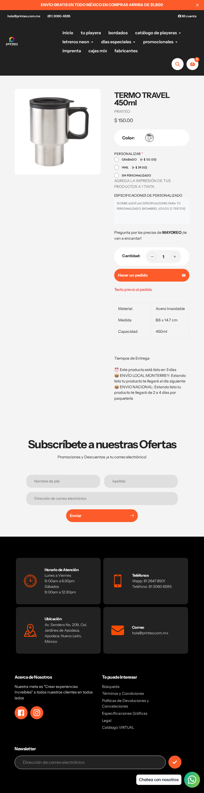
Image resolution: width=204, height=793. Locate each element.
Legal (106, 720)
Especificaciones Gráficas (124, 713)
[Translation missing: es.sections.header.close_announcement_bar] (197, 5)
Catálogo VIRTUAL (118, 727)
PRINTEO (122, 111)
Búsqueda (111, 686)
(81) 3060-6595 (58, 16)
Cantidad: (131, 255)
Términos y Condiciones (123, 693)
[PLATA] (149, 137)
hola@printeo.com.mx (23, 16)
